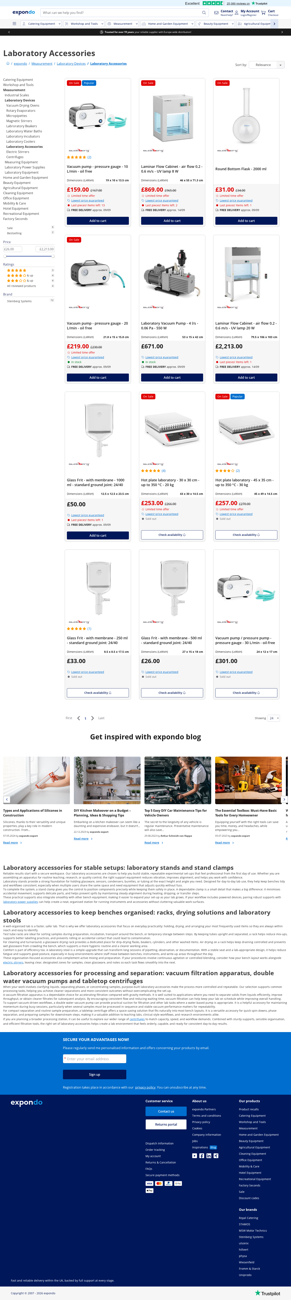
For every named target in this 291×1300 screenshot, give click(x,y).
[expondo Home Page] (8, 63)
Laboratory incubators (23, 136)
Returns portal (166, 1124)
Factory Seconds (15, 219)
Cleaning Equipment (18, 193)
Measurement (14, 90)
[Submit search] (204, 12)
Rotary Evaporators (20, 110)
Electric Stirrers (17, 152)
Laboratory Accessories (24, 146)
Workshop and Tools (18, 85)
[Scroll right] (282, 32)
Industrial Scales (17, 95)
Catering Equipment (18, 79)
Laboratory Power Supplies (25, 167)
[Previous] (78, 718)
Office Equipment (16, 198)
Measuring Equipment (21, 162)
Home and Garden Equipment (25, 177)
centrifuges (137, 1019)
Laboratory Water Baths (24, 131)
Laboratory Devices (20, 100)
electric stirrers (13, 962)
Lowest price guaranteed (87, 200)
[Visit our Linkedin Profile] (208, 1157)
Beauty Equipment (17, 183)
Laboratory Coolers (20, 141)
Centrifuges (15, 157)
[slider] (5, 256)
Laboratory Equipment (22, 172)
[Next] (92, 718)
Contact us (166, 1111)
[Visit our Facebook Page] (201, 1157)
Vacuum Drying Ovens (22, 105)
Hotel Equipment (16, 208)
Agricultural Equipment (20, 188)
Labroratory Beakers (21, 126)
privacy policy (145, 1087)
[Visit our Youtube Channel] (194, 1157)
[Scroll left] (8, 32)
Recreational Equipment (21, 213)
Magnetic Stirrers (19, 121)
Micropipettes (16, 116)
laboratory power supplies (20, 902)
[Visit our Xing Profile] (216, 1157)
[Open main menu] (14, 23)
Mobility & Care (14, 203)
